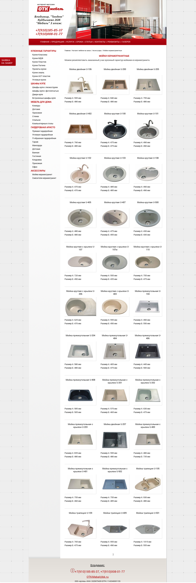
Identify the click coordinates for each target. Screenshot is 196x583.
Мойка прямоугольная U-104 (148, 292)
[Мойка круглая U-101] (148, 138)
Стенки (35, 116)
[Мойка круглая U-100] (115, 138)
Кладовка (37, 159)
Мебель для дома (41, 101)
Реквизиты (113, 41)
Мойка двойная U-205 (148, 69)
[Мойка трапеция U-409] (115, 537)
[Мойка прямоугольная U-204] (80, 360)
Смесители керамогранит (44, 178)
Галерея (126, 41)
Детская (36, 149)
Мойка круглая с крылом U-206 (80, 292)
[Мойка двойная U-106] (80, 94)
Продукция (57, 41)
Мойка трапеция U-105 (147, 468)
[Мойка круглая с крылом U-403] (115, 315)
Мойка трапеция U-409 (115, 512)
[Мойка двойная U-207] (115, 449)
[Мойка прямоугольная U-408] (80, 404)
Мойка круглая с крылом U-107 (80, 248)
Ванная (35, 152)
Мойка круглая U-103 (115, 157)
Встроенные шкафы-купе (44, 98)
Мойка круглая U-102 (80, 157)
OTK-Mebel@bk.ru (98, 577)
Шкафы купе (38, 83)
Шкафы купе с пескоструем (45, 87)
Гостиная (36, 156)
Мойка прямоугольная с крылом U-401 (80, 470)
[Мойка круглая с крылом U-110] (148, 271)
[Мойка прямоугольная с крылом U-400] (148, 449)
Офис (34, 166)
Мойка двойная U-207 (115, 424)
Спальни (36, 120)
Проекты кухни (39, 69)
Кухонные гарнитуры (43, 50)
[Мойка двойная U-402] (80, 138)
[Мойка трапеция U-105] (148, 493)
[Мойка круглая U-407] (115, 227)
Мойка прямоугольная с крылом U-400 (147, 425)
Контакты (100, 41)
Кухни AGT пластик (41, 76)
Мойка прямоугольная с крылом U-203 (80, 425)
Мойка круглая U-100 (115, 113)
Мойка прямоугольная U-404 (115, 337)
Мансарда (37, 145)
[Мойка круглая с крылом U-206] (82, 315)
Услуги (70, 41)
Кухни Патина (38, 65)
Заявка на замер (6, 61)
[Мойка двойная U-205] (148, 94)
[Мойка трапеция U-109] (80, 537)
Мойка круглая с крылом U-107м (115, 248)
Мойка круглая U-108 (148, 157)
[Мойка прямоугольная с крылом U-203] (80, 449)
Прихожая (37, 163)
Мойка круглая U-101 (148, 113)
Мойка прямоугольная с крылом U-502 (114, 470)
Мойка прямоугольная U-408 (80, 379)
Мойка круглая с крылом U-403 (115, 292)
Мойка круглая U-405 (80, 202)
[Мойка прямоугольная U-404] (115, 360)
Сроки (79, 41)
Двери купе (37, 94)
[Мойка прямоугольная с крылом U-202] (148, 404)
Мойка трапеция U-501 (147, 512)
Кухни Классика (39, 54)
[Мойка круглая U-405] (80, 227)
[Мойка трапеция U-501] (148, 537)
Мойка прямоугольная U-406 (148, 337)
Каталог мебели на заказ (81, 50)
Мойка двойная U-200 (115, 69)
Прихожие (37, 112)
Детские (36, 109)
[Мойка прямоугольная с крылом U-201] (115, 404)
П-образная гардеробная (44, 138)
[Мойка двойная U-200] (115, 94)
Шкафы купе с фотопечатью (45, 90)
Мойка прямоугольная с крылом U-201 (114, 381)
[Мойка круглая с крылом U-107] (80, 271)
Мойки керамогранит (42, 174)
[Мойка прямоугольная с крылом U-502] (115, 493)
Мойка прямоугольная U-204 (80, 335)
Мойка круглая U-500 (148, 202)
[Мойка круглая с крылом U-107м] (115, 271)
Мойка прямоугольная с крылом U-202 (147, 381)
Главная (44, 41)
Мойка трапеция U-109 (80, 512)
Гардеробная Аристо (43, 127)
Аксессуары (38, 170)
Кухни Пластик (39, 61)
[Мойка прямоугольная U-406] (148, 360)
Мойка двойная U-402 (80, 113)
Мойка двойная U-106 (80, 69)
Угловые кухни (39, 79)
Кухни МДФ (37, 58)
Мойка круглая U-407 (115, 202)
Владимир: (97, 565)
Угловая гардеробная (42, 134)
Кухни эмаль (38, 72)
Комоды (36, 105)
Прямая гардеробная (42, 131)
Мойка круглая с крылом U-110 (148, 248)
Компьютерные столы (42, 123)
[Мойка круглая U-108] (148, 182)
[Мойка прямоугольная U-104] (148, 315)
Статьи (89, 41)
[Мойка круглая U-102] (80, 182)
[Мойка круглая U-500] (148, 227)
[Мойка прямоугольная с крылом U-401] (80, 493)
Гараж (35, 141)
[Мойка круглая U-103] (115, 182)
